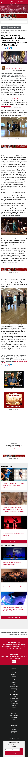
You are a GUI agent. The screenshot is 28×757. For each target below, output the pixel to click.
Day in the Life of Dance (14, 27)
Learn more (18, 648)
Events (14, 684)
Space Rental (14, 689)
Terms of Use (14, 731)
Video (14, 679)
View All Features (14, 542)
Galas (14, 691)
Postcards (14, 672)
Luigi (13, 114)
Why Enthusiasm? (14, 715)
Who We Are (14, 713)
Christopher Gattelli (6, 106)
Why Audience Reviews (14, 700)
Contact (14, 729)
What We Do (14, 717)
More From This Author (17, 68)
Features (4, 27)
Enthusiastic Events (14, 703)
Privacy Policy (14, 732)
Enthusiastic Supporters (14, 708)
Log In (14, 727)
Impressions (14, 670)
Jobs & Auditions (14, 688)
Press (14, 719)
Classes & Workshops (14, 686)
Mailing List (14, 696)
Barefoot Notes (14, 677)
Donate (14, 661)
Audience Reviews (14, 698)
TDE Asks (14, 676)
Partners (14, 722)
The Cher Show (15, 98)
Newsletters (14, 720)
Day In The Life (14, 674)
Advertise (14, 705)
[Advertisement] (14, 426)
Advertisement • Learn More (14, 19)
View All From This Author (14, 617)
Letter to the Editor (14, 701)
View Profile (8, 68)
